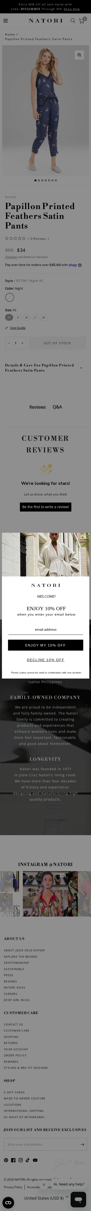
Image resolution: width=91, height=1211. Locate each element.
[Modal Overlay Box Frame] (45, 606)
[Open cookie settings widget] (8, 1203)
